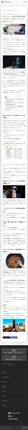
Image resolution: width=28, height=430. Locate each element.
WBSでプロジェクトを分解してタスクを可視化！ (14, 100)
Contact (4, 401)
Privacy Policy (3, 427)
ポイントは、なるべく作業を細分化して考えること (14, 107)
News (4, 386)
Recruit (4, 405)
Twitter (6, 337)
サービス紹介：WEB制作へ (9, 10)
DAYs (4, 391)
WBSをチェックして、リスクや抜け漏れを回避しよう (14, 103)
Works (4, 396)
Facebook (13, 337)
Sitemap (8, 427)
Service (4, 382)
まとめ (7, 110)
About (4, 372)
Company (5, 377)
